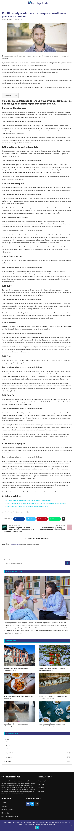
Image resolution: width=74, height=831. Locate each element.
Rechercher (8, 560)
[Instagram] (37, 804)
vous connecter (15, 544)
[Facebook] (28, 804)
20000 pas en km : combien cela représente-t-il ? (16, 669)
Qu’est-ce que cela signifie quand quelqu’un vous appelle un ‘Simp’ (26, 506)
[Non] (72, 826)
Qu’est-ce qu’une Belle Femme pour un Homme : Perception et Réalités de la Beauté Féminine (35, 503)
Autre (7, 739)
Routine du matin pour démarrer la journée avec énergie (52, 725)
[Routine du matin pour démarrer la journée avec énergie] (54, 711)
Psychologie (37, 753)
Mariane (9, 19)
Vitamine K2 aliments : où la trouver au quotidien (18, 697)
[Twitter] (32, 804)
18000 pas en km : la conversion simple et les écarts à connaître (54, 697)
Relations (37, 757)
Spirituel (37, 761)
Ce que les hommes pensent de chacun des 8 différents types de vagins (28, 500)
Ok (37, 827)
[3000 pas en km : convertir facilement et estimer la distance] (54, 655)
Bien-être (8, 746)
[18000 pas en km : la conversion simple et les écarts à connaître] (54, 683)
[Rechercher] (67, 563)
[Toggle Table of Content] (14, 95)
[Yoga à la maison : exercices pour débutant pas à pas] (19, 711)
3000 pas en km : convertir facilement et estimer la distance (54, 669)
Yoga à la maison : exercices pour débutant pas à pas (16, 725)
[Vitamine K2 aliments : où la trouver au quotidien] (19, 683)
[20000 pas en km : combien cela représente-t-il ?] (19, 655)
